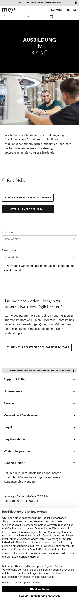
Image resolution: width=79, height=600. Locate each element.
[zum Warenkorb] (51, 16)
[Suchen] (4, 16)
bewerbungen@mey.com (37, 324)
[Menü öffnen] (75, 16)
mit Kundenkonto (37, 370)
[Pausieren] (76, 2)
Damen (56, 9)
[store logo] (8, 10)
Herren (71, 9)
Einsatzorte (9, 250)
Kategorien (9, 232)
